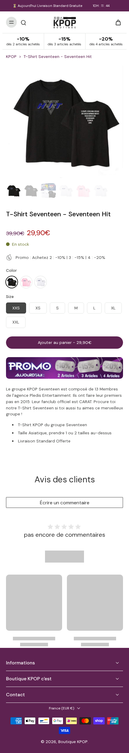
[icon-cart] (116, 22)
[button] (64, 342)
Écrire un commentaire (64, 502)
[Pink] (26, 282)
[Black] (11, 282)
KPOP (11, 56)
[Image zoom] (64, 122)
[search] (23, 22)
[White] (40, 282)
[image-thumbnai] (13, 190)
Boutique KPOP (73, 741)
